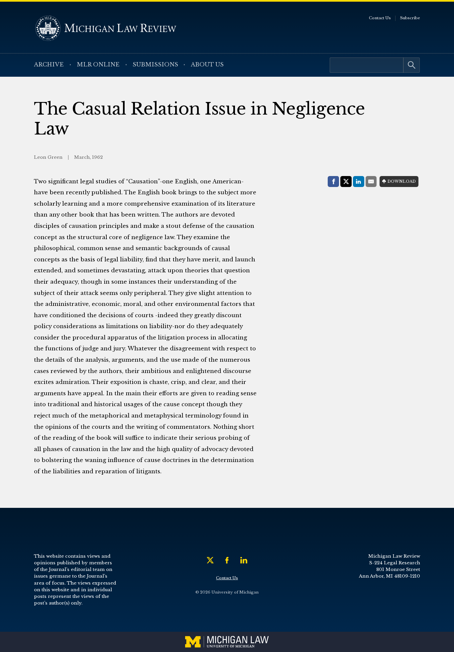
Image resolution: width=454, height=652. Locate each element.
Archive (49, 64)
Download (402, 181)
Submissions (155, 64)
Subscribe (410, 18)
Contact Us (380, 18)
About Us (207, 64)
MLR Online (98, 64)
